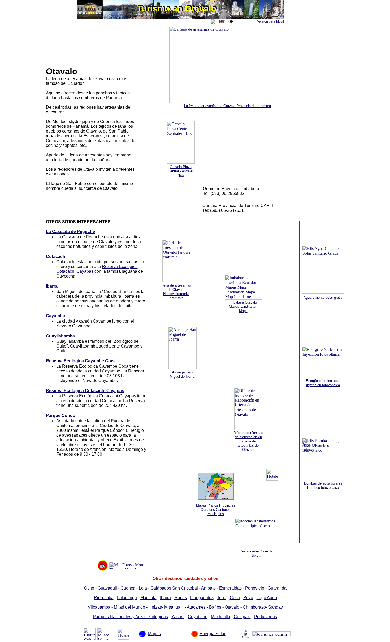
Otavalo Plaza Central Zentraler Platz (180, 171)
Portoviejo (254, 588)
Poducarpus (265, 616)
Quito (89, 588)
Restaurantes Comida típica (255, 553)
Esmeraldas (230, 588)
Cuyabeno (197, 616)
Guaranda (277, 588)
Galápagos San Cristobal (174, 588)
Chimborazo (254, 607)
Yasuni (177, 616)
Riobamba (104, 597)
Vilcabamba (99, 607)
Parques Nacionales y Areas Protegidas (130, 616)
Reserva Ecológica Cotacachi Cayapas (85, 390)
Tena (221, 597)
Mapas (154, 633)
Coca (235, 597)
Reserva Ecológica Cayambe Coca (81, 361)
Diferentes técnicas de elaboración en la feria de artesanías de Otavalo (248, 441)
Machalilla (220, 616)
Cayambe (55, 316)
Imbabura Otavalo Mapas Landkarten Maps (243, 306)
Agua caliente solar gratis (323, 298)
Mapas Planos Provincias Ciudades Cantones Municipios (215, 509)
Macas (180, 597)
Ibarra (52, 286)
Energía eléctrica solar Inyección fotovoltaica (323, 383)
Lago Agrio (267, 597)
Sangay (275, 607)
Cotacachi (56, 256)
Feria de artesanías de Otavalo (176, 287)
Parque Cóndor (61, 415)
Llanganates (202, 597)
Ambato (208, 588)
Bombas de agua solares (323, 483)
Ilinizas (155, 607)
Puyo (248, 597)
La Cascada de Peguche (70, 231)
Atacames (196, 607)
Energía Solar (213, 633)
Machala (148, 597)
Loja (143, 588)
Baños (215, 607)
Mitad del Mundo (129, 607)
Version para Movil (270, 21)
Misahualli (174, 607)
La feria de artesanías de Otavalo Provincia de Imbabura (227, 106)
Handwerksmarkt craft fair (176, 296)
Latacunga (127, 597)
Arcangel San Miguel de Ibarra (182, 374)
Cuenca (127, 588)
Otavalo (232, 607)
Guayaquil (107, 588)
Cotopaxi (242, 616)
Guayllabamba (60, 336)
